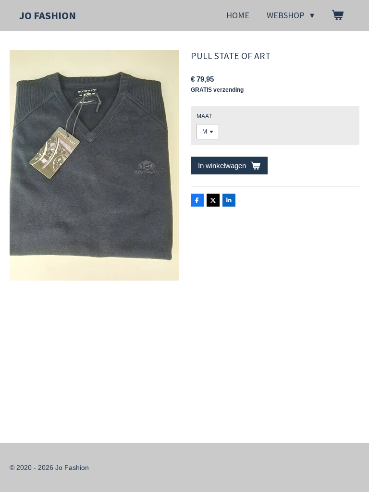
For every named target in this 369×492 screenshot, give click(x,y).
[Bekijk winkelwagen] (337, 15)
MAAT (204, 116)
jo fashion (47, 15)
